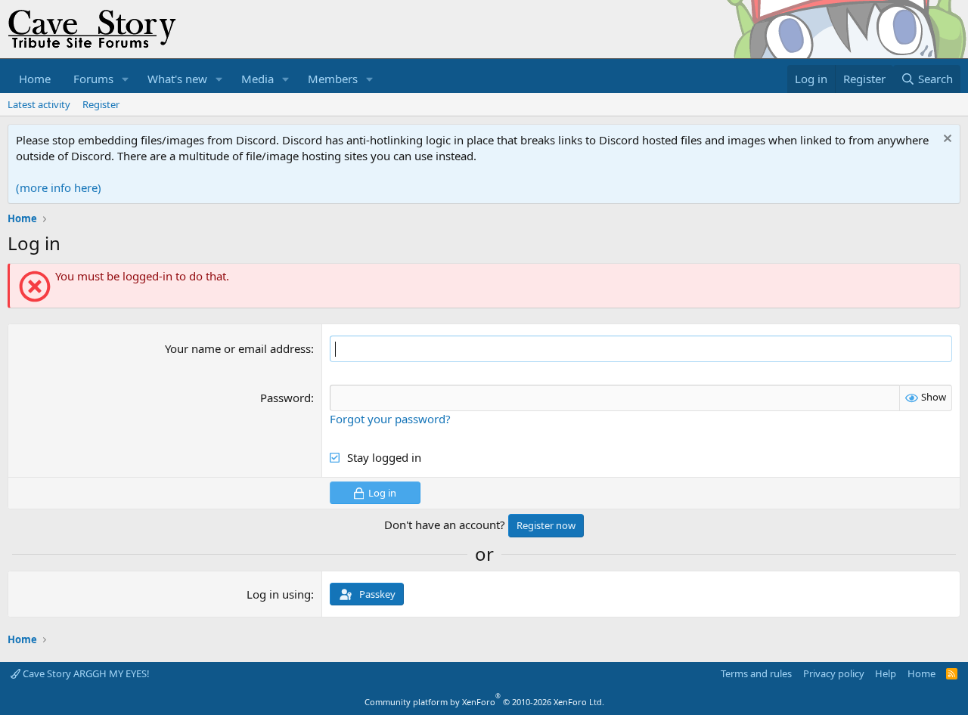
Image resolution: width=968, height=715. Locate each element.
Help (885, 673)
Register (100, 104)
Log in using (279, 594)
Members (333, 78)
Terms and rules (756, 673)
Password (285, 397)
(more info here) (58, 187)
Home (35, 78)
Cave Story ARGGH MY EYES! (85, 673)
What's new (177, 78)
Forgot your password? (390, 418)
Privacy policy (833, 673)
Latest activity (39, 104)
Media (257, 78)
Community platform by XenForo (484, 701)
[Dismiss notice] (945, 140)
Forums (93, 78)
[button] (125, 79)
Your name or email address (238, 348)
